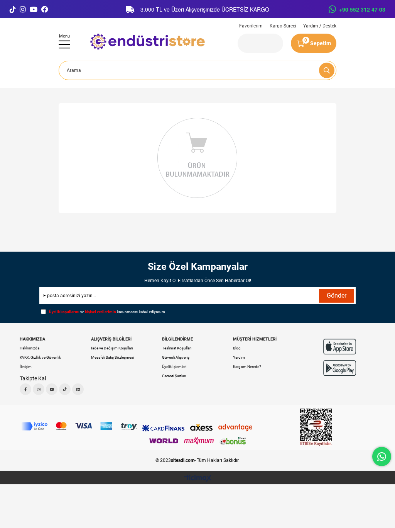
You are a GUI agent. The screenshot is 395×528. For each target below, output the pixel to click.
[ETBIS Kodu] (316, 427)
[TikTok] (13, 9)
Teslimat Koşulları (176, 348)
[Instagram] (23, 9)
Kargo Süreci (283, 26)
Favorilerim (251, 26)
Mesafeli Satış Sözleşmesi (112, 357)
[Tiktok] (65, 389)
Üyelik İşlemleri (174, 366)
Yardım (239, 357)
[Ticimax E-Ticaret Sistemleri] (197, 479)
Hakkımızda (29, 348)
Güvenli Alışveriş (175, 357)
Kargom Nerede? (247, 366)
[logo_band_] (79, 426)
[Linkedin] (78, 389)
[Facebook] (44, 9)
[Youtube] (51, 389)
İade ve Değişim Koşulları (112, 348)
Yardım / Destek (319, 26)
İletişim (26, 366)
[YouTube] (33, 9)
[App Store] (339, 346)
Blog (237, 348)
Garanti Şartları (174, 376)
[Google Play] (339, 368)
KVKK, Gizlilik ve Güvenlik (40, 357)
